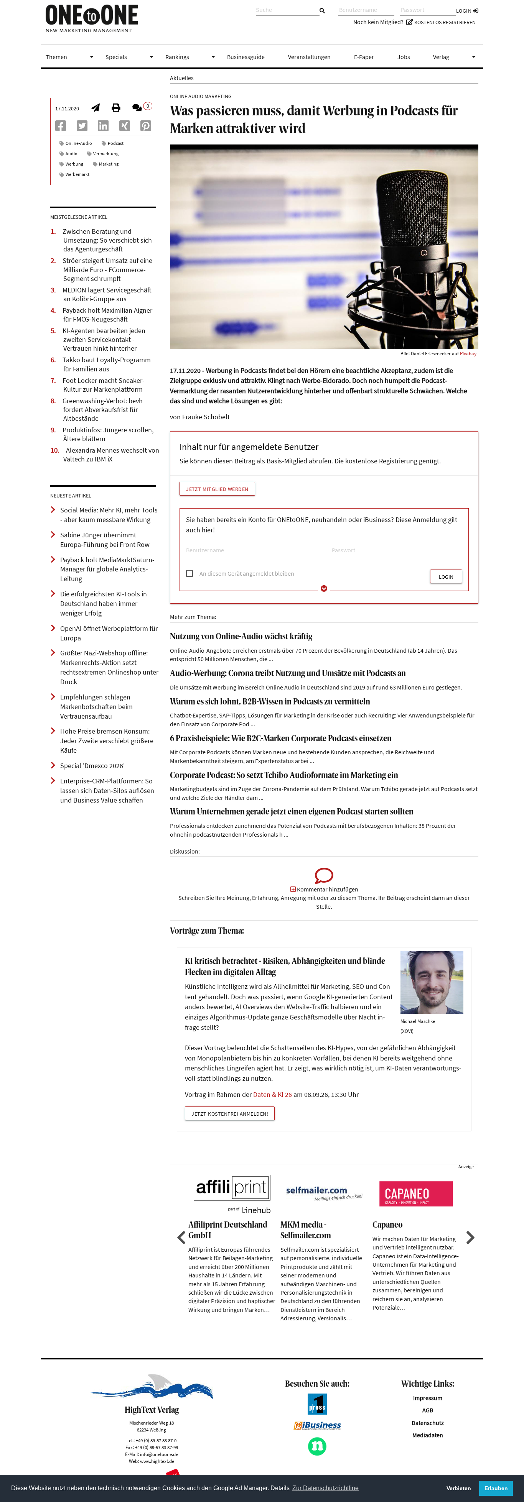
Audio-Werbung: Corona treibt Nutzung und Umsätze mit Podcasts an (288, 674)
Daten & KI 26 (272, 1094)
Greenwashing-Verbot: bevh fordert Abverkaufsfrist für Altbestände (103, 410)
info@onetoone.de (159, 1454)
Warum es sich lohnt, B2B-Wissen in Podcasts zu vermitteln (270, 702)
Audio (71, 153)
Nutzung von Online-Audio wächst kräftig (241, 637)
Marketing (109, 164)
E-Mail (192, 543)
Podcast (116, 143)
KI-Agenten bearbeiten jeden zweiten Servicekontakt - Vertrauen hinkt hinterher (104, 340)
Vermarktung (106, 153)
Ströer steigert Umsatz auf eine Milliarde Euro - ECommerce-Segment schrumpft (107, 269)
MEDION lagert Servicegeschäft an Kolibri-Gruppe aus (107, 294)
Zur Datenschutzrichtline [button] (325, 1488)
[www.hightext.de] (151, 1397)
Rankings (191, 56)
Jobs (403, 57)
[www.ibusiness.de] (317, 1427)
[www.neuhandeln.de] (317, 1454)
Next (469, 1237)
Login (464, 10)
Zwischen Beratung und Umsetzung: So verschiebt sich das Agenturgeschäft (107, 240)
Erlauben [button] (496, 1488)
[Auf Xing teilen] (124, 128)
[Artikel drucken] (116, 108)
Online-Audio (79, 143)
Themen (71, 56)
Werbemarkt (77, 174)
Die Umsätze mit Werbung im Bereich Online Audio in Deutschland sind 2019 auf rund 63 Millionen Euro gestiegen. (316, 687)
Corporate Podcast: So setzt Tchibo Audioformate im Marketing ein (284, 776)
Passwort (341, 543)
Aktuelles (182, 78)
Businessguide (246, 57)
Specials (130, 56)
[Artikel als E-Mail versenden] (95, 108)
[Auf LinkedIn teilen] (103, 128)
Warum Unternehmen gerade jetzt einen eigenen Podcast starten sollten (292, 812)
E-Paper (364, 57)
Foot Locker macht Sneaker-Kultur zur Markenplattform (104, 385)
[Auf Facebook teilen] (60, 128)
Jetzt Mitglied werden (217, 489)
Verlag (455, 56)
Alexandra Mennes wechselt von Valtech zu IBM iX (111, 454)
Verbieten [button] (459, 1488)
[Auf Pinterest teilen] (145, 128)
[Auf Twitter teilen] (82, 128)
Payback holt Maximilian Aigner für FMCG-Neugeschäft (107, 314)
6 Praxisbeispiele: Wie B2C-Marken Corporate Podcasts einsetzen (281, 739)
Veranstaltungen (309, 57)
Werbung (74, 164)
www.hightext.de (157, 1461)
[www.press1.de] (317, 1412)
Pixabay (468, 353)
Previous (180, 1237)
